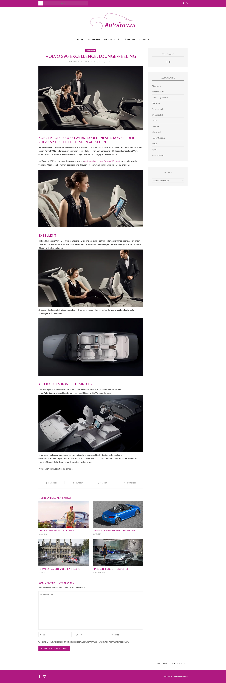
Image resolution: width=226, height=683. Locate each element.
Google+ (106, 482)
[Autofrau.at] (113, 21)
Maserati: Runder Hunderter (111, 569)
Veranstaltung (158, 155)
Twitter (79, 482)
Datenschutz (178, 663)
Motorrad (156, 132)
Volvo (111, 62)
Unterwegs (93, 39)
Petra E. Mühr (85, 62)
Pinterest (131, 482)
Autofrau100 (157, 91)
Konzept (101, 62)
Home (80, 39)
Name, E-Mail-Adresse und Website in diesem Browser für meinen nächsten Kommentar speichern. (85, 641)
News (154, 143)
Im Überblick (157, 114)
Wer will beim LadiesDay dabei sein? (114, 530)
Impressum (162, 663)
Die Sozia (156, 103)
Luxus (107, 62)
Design (96, 62)
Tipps (154, 149)
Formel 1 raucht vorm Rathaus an (59, 569)
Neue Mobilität (112, 39)
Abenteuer (156, 86)
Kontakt (144, 39)
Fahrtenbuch (157, 109)
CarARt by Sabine (160, 97)
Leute (154, 120)
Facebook (52, 482)
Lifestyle (90, 50)
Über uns (130, 39)
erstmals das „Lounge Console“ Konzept (102, 161)
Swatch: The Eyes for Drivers (56, 530)
